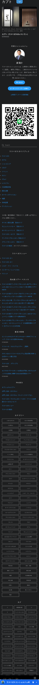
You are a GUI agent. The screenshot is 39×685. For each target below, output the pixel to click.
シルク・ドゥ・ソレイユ (10, 266)
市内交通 (5, 202)
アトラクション (7, 206)
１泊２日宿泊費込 (28, 420)
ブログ (28, 522)
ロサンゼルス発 (28, 561)
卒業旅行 (31, 670)
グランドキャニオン (10, 473)
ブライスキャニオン (10, 517)
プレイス (10, 522)
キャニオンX (28, 469)
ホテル (4, 160)
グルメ (13, 29)
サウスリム (10, 488)
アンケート (28, 444)
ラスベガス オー (7, 258)
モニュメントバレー (28, 531)
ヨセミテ (10, 541)
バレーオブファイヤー (10, 512)
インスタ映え (10, 454)
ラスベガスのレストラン (11, 31)
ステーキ (19, 631)
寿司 (21, 31)
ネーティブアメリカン (9, 195)
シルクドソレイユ (7, 631)
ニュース (28, 502)
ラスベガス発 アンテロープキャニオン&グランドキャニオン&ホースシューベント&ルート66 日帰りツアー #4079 (19, 287)
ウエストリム (10, 459)
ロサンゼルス (19, 670)
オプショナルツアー (8, 387)
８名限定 (28, 430)
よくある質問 (28, 536)
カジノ (4, 175)
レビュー (28, 556)
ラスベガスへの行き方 (10, 546)
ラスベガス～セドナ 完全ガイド (13, 234)
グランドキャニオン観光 (31, 622)
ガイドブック (6, 29)
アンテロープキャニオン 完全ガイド (14, 238)
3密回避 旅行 (19, 607)
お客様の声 (10, 464)
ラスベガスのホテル (19, 655)
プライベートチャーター (28, 517)
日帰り (10, 585)
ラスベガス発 (28, 546)
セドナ (10, 498)
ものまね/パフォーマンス (10, 536)
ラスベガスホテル (19, 660)
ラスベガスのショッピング (31, 651)
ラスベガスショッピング (7, 660)
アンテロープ (31, 612)
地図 (3, 198)
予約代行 (10, 565)
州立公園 (10, 580)
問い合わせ (19, 82)
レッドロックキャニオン (10, 556)
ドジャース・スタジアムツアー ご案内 (15, 346)
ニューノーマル (31, 636)
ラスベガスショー (8, 405)
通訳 (10, 594)
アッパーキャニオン (28, 439)
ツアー (28, 498)
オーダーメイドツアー (28, 459)
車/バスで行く (28, 590)
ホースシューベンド (10, 527)
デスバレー (10, 502)
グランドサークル (7, 626)
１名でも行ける (10, 420)
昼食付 (28, 585)
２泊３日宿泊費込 (28, 425)
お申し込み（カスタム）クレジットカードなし (17, 395)
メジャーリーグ (7, 646)
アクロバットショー (10, 439)
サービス (10, 483)
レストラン (27, 29)
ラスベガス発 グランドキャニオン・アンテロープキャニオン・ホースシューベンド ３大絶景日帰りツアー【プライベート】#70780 (19, 323)
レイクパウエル (10, 551)
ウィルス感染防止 (28, 454)
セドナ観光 (7, 636)
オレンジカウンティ (7, 622)
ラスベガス (19, 29)
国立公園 (5, 191)
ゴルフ (4, 167)
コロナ (19, 626)
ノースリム (28, 507)
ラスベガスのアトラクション (19, 651)
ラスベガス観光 (7, 246)
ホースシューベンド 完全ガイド (13, 230)
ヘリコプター (7, 641)
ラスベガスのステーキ (7, 655)
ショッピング (6, 164)
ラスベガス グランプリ (10, 363)
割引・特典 (28, 565)
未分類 (10, 590)
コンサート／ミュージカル (10, 270)
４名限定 (10, 430)
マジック (5, 273)
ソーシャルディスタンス (19, 636)
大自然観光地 (6, 187)
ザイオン (28, 483)
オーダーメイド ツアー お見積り (19, 88)
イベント (5, 171)
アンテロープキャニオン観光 (19, 617)
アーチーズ (28, 435)
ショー (28, 488)
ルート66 (19, 665)
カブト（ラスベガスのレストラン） (15, 34)
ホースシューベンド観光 (31, 641)
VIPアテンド (10, 435)
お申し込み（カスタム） (10, 391)
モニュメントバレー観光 (31, 646)
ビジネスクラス (28, 512)
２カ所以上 (10, 425)
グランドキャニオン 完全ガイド (13, 242)
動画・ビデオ (10, 570)
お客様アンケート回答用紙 (19, 95)
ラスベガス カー (7, 262)
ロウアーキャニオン (10, 561)
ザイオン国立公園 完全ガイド (12, 222)
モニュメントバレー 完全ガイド (13, 226)
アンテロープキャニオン (10, 449)
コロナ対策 (31, 626)
